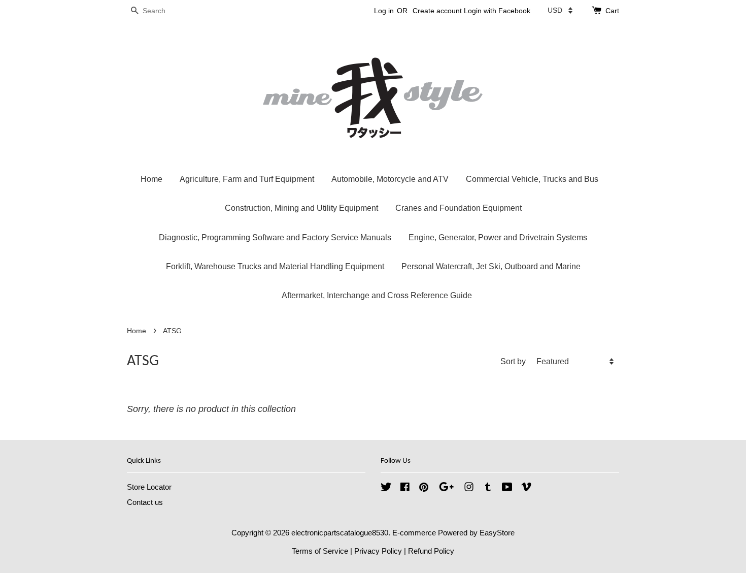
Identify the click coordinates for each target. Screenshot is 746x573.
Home (151, 179)
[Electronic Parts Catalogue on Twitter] (386, 488)
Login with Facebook (497, 11)
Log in (384, 11)
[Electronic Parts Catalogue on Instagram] (468, 488)
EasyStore (497, 532)
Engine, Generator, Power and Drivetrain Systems (498, 237)
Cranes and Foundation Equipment (458, 208)
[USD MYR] (560, 10)
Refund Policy (431, 551)
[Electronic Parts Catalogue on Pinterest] (423, 488)
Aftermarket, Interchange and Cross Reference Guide (377, 295)
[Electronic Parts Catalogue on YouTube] (507, 488)
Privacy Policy (378, 551)
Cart (612, 11)
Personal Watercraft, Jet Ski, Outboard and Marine (491, 266)
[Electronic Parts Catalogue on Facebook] (405, 488)
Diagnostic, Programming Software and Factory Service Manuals (275, 237)
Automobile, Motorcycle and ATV (390, 179)
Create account (437, 11)
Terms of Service (320, 551)
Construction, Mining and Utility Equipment (301, 208)
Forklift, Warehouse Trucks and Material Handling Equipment (275, 266)
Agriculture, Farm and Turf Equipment (247, 179)
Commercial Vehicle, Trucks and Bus (532, 179)
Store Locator (149, 487)
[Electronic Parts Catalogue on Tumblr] (488, 488)
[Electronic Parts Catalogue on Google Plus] (446, 488)
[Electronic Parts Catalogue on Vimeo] (526, 488)
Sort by (513, 361)
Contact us (145, 502)
